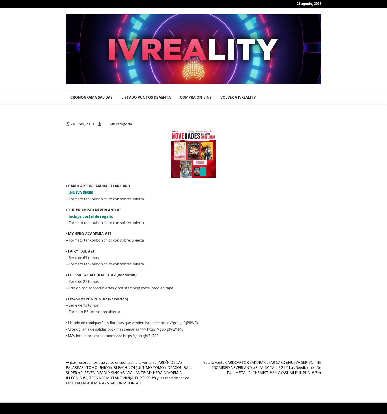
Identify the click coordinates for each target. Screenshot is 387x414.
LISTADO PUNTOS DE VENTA (146, 97)
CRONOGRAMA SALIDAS (91, 97)
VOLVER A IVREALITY (238, 97)
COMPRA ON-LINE (195, 97)
